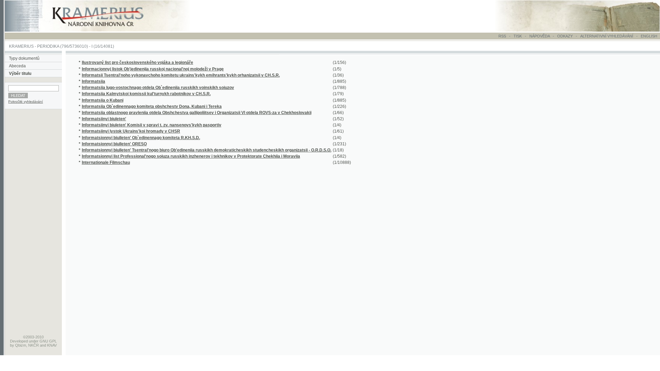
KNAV (52, 345)
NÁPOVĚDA (539, 36)
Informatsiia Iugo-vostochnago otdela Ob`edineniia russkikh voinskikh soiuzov (158, 87)
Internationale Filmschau (106, 162)
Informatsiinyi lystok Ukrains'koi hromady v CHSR (131, 131)
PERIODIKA (48, 46)
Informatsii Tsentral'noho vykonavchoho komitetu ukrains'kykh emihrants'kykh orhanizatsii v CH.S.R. (181, 75)
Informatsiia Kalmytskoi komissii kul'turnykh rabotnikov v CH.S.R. (146, 93)
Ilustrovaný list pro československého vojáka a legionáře (137, 62)
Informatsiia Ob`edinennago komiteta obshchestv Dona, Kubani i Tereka (152, 106)
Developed (19, 341)
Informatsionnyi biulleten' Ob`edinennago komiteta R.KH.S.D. (141, 137)
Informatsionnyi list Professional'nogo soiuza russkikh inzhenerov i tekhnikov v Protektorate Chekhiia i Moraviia (191, 156)
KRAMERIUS (21, 46)
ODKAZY (565, 36)
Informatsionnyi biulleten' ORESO (114, 144)
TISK (518, 36)
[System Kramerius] (105, 30)
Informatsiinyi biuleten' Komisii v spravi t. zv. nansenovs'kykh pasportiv (151, 125)
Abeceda (17, 66)
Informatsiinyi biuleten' (104, 118)
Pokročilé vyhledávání (25, 101)
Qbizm (20, 345)
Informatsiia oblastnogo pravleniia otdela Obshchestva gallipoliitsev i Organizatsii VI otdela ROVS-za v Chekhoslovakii (196, 112)
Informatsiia (93, 81)
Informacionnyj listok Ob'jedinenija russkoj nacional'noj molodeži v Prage (153, 69)
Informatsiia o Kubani (102, 100)
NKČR (33, 345)
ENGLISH (649, 36)
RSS (502, 36)
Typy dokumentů (24, 58)
